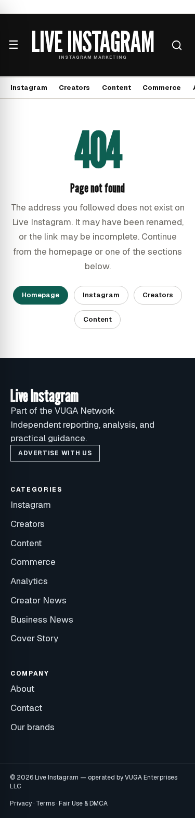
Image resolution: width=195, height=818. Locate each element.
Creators (74, 87)
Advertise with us (55, 453)
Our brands (32, 727)
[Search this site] (177, 45)
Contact (26, 708)
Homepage (40, 295)
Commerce (161, 87)
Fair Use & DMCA (83, 803)
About (22, 688)
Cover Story (34, 638)
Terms (45, 803)
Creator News (38, 600)
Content (116, 87)
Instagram (28, 87)
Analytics (29, 581)
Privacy (21, 803)
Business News (41, 619)
